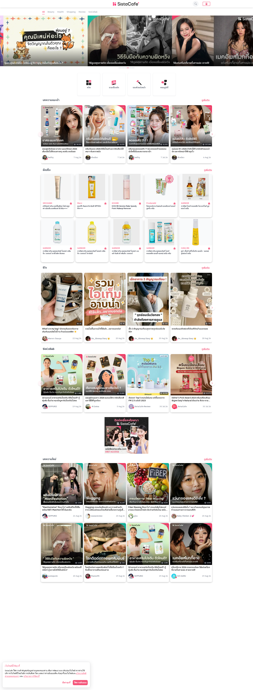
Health (60, 12)
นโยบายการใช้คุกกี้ (32, 676)
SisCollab (92, 12)
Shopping (71, 12)
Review (82, 12)
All (43, 12)
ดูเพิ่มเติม (206, 100)
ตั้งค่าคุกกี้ (66, 682)
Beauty (51, 12)
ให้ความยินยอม (80, 682)
